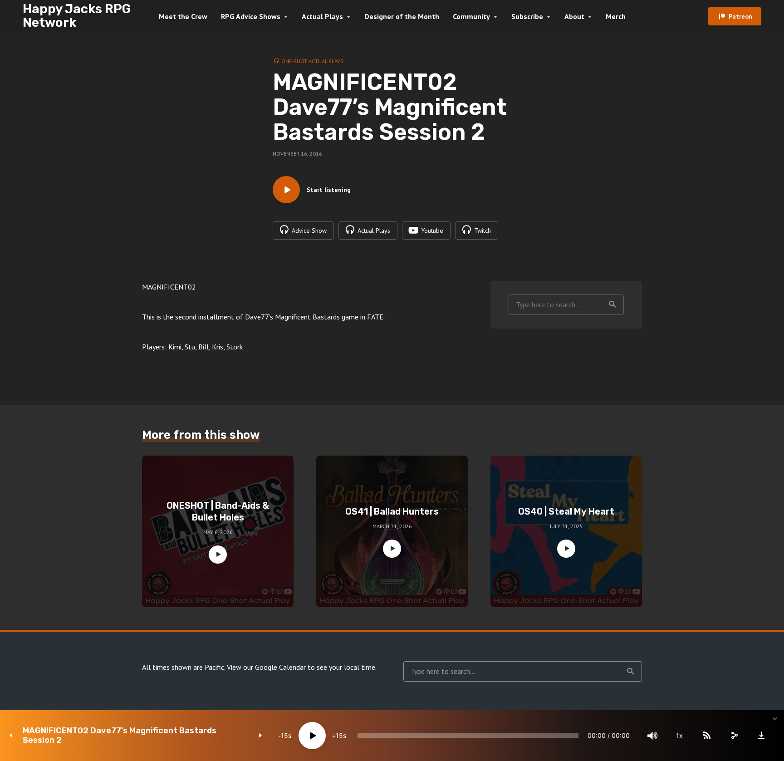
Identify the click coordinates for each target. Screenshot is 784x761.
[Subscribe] (706, 735)
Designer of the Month (401, 16)
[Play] (312, 735)
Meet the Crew (183, 16)
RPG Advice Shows (250, 16)
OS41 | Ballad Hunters (392, 511)
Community (471, 16)
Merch (616, 16)
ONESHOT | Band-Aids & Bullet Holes (218, 511)
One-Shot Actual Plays (312, 61)
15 (284, 735)
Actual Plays (322, 16)
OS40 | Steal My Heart (566, 511)
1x (679, 735)
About (574, 16)
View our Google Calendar (266, 667)
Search (612, 305)
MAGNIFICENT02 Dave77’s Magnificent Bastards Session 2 (119, 735)
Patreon (740, 16)
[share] (734, 735)
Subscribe (527, 16)
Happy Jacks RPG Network (77, 15)
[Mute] (652, 735)
